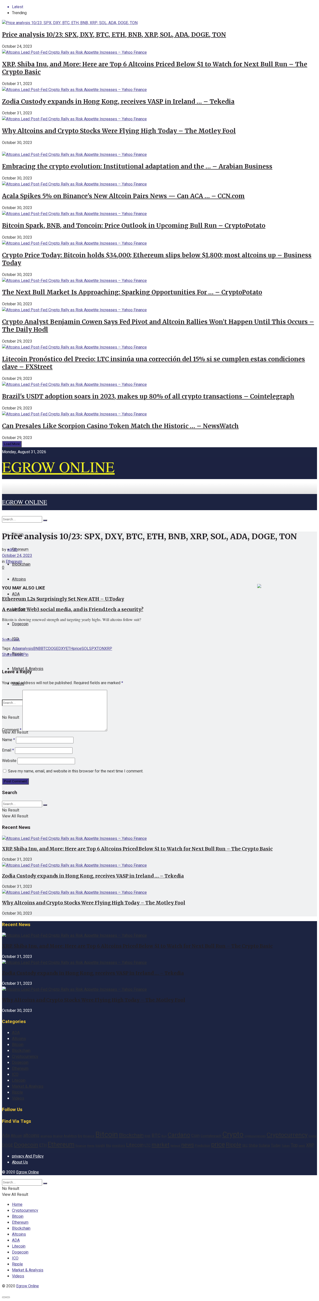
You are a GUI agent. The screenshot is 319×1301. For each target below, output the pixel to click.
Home (17, 1205)
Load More (12, 444)
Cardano (179, 1135)
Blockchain (21, 1051)
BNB (37, 649)
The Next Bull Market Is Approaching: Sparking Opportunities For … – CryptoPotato (132, 292)
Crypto (232, 1134)
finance (81, 1146)
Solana (264, 1145)
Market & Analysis (27, 1086)
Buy (164, 1136)
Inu (108, 1145)
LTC (148, 1145)
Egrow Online (27, 1172)
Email (8, 750)
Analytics (70, 1135)
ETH (69, 649)
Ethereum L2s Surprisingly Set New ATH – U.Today (63, 599)
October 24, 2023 (17, 556)
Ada (15, 649)
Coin (195, 1136)
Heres (90, 1146)
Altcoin (16, 1135)
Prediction (202, 1145)
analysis (26, 649)
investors (118, 1145)
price (77, 649)
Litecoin (18, 1080)
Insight (100, 1145)
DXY (62, 649)
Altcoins (19, 579)
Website (9, 761)
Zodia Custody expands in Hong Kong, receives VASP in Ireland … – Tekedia (118, 101)
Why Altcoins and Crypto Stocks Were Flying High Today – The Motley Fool (119, 131)
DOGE (53, 649)
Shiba (253, 1145)
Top (294, 1145)
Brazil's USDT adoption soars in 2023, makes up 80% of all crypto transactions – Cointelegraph (148, 396)
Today (276, 1145)
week (302, 1146)
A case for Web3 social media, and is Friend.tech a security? (72, 609)
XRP (108, 649)
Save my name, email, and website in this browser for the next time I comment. (75, 771)
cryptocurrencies (255, 1136)
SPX (93, 649)
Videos (18, 1098)
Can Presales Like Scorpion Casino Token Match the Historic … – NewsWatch (120, 426)
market (160, 1145)
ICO (15, 1074)
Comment (11, 730)
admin (12, 550)
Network (175, 1146)
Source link (11, 639)
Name (8, 740)
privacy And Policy (28, 1156)
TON (100, 649)
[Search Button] (45, 520)
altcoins (31, 1135)
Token (286, 1146)
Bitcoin (17, 1045)
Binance (88, 1136)
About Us (20, 1162)
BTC (44, 649)
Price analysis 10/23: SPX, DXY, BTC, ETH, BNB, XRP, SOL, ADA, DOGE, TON (114, 35)
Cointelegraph (211, 1135)
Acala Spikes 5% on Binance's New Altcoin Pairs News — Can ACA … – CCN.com (123, 196)
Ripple (17, 1092)
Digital (313, 1136)
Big (80, 1136)
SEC (245, 1145)
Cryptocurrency (25, 1057)
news (187, 1145)
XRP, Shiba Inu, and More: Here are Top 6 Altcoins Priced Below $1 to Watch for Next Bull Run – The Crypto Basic (137, 849)
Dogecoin (20, 624)
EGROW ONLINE (58, 467)
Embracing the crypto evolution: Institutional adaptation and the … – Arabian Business (137, 166)
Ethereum (14, 562)
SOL (85, 649)
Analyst (58, 1136)
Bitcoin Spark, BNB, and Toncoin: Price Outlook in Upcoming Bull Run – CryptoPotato (133, 225)
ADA (16, 594)
